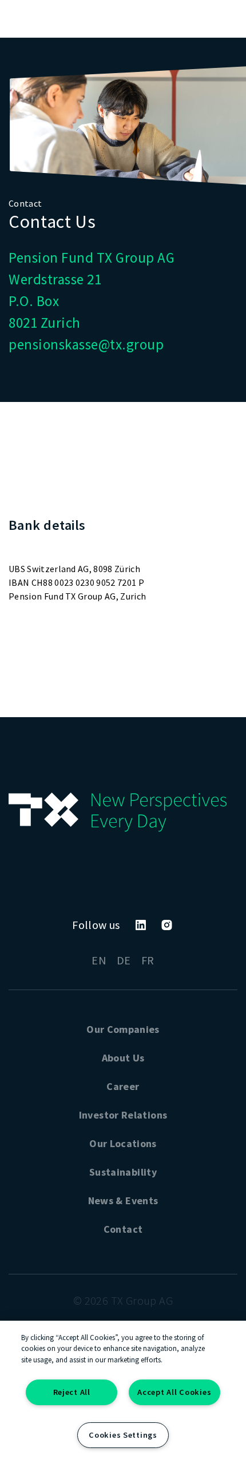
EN (99, 960)
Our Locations (123, 1143)
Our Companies (123, 1029)
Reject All (71, 1392)
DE (124, 960)
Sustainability (123, 1172)
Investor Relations (123, 1114)
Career (122, 1086)
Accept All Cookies (174, 1392)
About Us (123, 1057)
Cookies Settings (123, 1435)
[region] (123, 1392)
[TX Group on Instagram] (167, 925)
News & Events (123, 1200)
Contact (123, 1229)
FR (147, 960)
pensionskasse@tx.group (86, 344)
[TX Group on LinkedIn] (141, 925)
